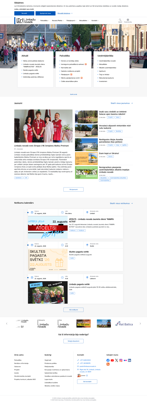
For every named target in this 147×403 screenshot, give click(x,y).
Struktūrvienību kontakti (22, 376)
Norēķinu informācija (21, 363)
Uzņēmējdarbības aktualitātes (118, 178)
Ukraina (110, 156)
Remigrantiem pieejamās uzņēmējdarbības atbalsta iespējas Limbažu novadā (114, 169)
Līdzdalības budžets (51, 383)
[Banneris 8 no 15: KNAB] (63, 323)
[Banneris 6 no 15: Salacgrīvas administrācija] (22, 323)
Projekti (110, 117)
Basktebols (19, 178)
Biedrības (118, 131)
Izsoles (16, 373)
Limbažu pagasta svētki (79, 284)
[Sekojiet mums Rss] (108, 364)
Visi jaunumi (74, 189)
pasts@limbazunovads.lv (88, 366)
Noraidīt (24, 13)
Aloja (117, 145)
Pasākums (81, 230)
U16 (26, 178)
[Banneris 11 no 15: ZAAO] (124, 323)
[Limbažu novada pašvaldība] (27, 20)
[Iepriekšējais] (7, 323)
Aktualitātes (103, 178)
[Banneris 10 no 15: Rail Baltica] (103, 323)
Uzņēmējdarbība (104, 180)
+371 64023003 (85, 360)
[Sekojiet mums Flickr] (125, 360)
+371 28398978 (85, 363)
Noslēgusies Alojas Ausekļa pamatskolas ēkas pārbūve (111, 140)
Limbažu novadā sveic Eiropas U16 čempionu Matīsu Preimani (41, 146)
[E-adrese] (81, 375)
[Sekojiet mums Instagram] (120, 360)
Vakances (17, 366)
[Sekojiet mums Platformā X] (116, 360)
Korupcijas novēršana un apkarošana (57, 370)
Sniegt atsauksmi (73, 341)
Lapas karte (48, 379)
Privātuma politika (51, 363)
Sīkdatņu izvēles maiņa (52, 386)
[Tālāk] (140, 323)
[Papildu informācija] (87, 375)
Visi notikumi (73, 310)
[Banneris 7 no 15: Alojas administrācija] (43, 323)
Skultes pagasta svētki (79, 252)
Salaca (117, 117)
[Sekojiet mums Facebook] (108, 360)
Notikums (73, 230)
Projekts (110, 145)
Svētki (72, 258)
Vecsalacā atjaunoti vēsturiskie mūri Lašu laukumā (115, 126)
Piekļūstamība (49, 366)
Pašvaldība (17, 360)
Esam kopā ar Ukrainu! (109, 153)
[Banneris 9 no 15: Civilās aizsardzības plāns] (84, 323)
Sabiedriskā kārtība (51, 373)
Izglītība (124, 145)
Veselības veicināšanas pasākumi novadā (58, 376)
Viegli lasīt (48, 360)
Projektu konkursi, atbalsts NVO (25, 379)
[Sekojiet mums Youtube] (112, 360)
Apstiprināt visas (45, 13)
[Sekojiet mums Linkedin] (129, 360)
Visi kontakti (87, 382)
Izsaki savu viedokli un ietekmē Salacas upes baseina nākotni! (112, 112)
